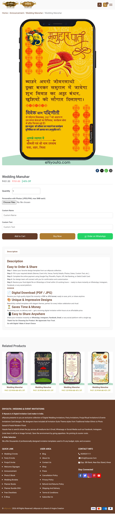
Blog (44, 454)
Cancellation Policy (50, 475)
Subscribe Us (47, 497)
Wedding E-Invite (11, 454)
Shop (44, 467)
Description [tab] (12, 252)
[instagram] (90, 475)
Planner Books (10, 484)
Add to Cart (20, 236)
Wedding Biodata (11, 480)
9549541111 (86, 454)
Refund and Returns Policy (53, 484)
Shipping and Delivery (51, 488)
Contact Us (46, 462)
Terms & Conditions (50, 493)
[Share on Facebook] (98, 170)
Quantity (6, 191)
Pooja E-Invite (9, 462)
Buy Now (57, 236)
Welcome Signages (12, 467)
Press (44, 471)
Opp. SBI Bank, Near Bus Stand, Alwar (96, 462)
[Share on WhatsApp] (106, 170)
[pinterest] (94, 475)
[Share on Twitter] (102, 170)
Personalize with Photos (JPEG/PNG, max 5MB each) (23, 198)
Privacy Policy (47, 480)
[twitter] (85, 475)
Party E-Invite (9, 458)
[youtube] (99, 475)
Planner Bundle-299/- (12, 488)
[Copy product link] (111, 170)
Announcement (17, 13)
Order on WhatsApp (96, 236)
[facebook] (80, 475)
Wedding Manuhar (34, 13)
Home (5, 13)
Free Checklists (10, 493)
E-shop (7, 497)
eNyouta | (8, 508)
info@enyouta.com (89, 458)
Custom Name (8, 211)
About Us (46, 458)
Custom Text (7, 222)
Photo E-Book (9, 475)
